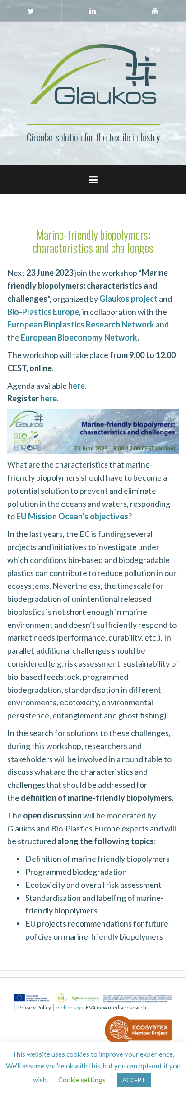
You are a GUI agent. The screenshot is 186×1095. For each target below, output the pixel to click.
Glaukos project (128, 299)
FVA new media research (115, 1007)
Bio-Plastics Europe (43, 312)
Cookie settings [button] (82, 1080)
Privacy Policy (34, 1007)
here (48, 398)
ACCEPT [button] (133, 1080)
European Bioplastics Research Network (80, 324)
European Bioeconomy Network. (80, 337)
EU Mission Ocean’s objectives (72, 516)
